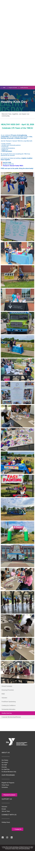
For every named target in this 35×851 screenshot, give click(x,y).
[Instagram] (7, 837)
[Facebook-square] (3, 837)
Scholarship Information (8, 709)
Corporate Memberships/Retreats (11, 717)
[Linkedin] (12, 837)
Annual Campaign (7, 686)
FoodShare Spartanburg (9, 701)
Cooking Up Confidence (9, 705)
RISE (3, 694)
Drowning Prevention (8, 690)
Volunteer (4, 697)
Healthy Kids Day (7, 713)
